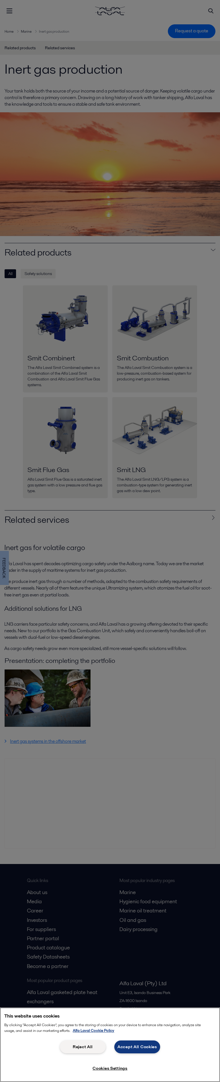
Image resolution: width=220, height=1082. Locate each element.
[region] (110, 1045)
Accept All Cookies (137, 1047)
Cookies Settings (110, 1068)
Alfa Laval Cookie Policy (93, 1030)
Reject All (83, 1047)
